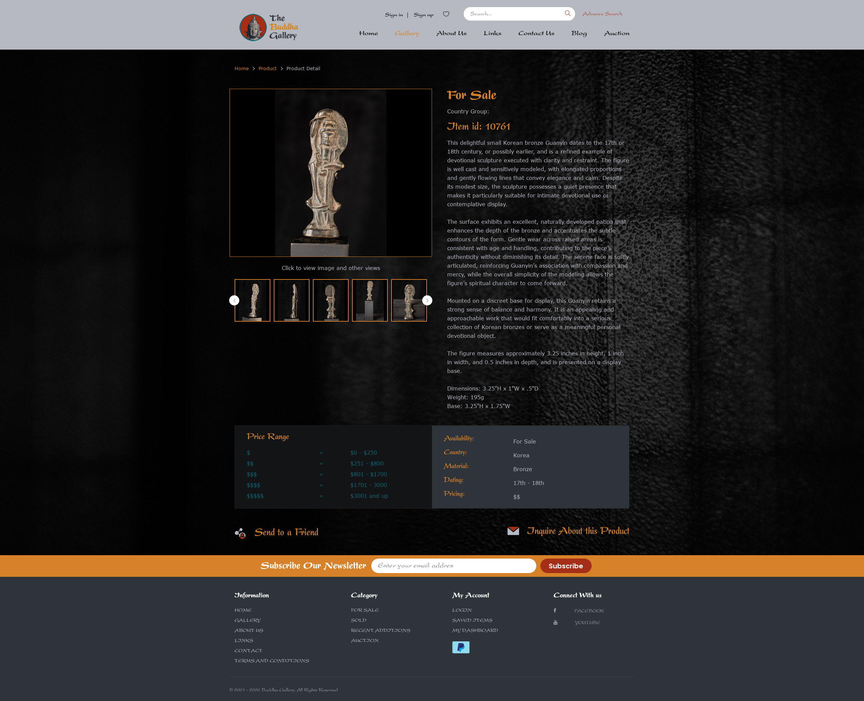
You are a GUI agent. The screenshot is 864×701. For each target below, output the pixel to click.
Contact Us (536, 34)
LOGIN (462, 611)
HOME (243, 611)
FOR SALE (365, 611)
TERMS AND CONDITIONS (272, 661)
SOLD (359, 621)
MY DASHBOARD (475, 631)
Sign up (424, 15)
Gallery (407, 34)
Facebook (588, 611)
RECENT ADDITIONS (380, 631)
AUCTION (365, 641)
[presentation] (234, 300)
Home (368, 34)
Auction (616, 34)
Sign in (394, 15)
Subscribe (566, 566)
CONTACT (249, 651)
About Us (451, 34)
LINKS (244, 641)
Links (493, 34)
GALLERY (248, 621)
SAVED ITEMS (472, 621)
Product (268, 68)
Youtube (587, 623)
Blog (579, 34)
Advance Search (602, 14)
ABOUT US (249, 631)
